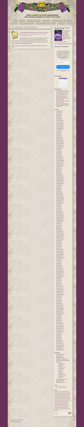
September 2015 (59, 312)
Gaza (55, 397)
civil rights (56, 394)
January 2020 (59, 232)
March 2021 (58, 211)
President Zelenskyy (58, 404)
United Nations (64, 407)
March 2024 (58, 155)
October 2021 (59, 200)
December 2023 (59, 160)
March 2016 (58, 303)
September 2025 (59, 128)
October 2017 (59, 274)
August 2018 (58, 258)
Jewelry (61, 23)
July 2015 (58, 315)
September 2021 (59, 201)
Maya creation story (23, 45)
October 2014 (59, 329)
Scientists (60, 372)
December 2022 (59, 178)
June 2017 (58, 280)
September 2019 (59, 238)
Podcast (13, 23)
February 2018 (59, 268)
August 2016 (58, 295)
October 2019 (59, 237)
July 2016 (58, 297)
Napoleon (61, 401)
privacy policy (67, 70)
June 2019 (58, 243)
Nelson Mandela (65, 401)
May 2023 (58, 171)
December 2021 (59, 197)
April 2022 (58, 191)
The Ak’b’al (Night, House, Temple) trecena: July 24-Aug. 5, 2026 (62, 98)
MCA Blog (46, 20)
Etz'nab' (61, 395)
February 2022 (59, 194)
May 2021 (58, 208)
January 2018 (59, 269)
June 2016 (58, 298)
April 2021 (58, 209)
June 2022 (58, 188)
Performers (60, 368)
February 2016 (59, 305)
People (57, 362)
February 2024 (59, 157)
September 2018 (59, 257)
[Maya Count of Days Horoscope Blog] (42, 12)
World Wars (56, 410)
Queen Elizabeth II (65, 404)
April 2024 (58, 154)
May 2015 (58, 318)
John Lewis (59, 400)
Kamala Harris (66, 400)
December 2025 (59, 123)
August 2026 (58, 111)
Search (56, 413)
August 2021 (58, 203)
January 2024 (59, 158)
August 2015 (58, 314)
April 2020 (58, 228)
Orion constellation (32, 45)
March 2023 (58, 174)
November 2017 (59, 272)
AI (60, 391)
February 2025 (59, 138)
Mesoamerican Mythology (61, 358)
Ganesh (68, 395)
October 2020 (59, 218)
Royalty (59, 371)
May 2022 (58, 189)
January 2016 (59, 306)
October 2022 (59, 181)
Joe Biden (16, 45)
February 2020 (59, 231)
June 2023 (58, 169)
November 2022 (59, 180)
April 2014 (58, 338)
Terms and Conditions (14, 419)
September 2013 (59, 349)
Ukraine (60, 407)
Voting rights (63, 408)
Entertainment (59, 355)
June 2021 (58, 206)
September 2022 (59, 183)
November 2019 (59, 235)
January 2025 (59, 140)
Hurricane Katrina (59, 397)
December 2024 (59, 141)
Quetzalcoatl (57, 405)
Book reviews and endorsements (64, 43)
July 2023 (58, 168)
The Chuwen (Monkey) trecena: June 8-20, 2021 (34, 32)
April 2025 (58, 135)
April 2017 (58, 283)
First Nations (65, 395)
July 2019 (58, 241)
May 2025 (58, 134)
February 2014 (59, 342)
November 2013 (59, 346)
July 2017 (58, 278)
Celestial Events (59, 354)
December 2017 (59, 271)
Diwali (69, 394)
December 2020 (59, 215)
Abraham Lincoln (57, 391)
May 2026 (58, 115)
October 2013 (59, 348)
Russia (60, 405)
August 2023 (58, 166)
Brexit (67, 391)
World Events (29, 35)
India (63, 397)
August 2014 (58, 332)
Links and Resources (62, 41)
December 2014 (59, 326)
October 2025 (59, 126)
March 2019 (58, 248)
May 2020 (58, 226)
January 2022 (59, 195)
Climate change (60, 394)
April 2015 (58, 320)
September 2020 (59, 220)
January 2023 (59, 177)
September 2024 (59, 146)
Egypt (59, 395)
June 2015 (58, 317)
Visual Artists (60, 374)
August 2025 (58, 129)
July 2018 (58, 260)
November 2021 (59, 198)
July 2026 (58, 112)
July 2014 (58, 334)
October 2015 (59, 311)
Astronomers (60, 363)
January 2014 (59, 343)
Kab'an (63, 400)
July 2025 (58, 131)
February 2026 (59, 120)
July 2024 (58, 149)
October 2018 (59, 255)
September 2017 (59, 275)
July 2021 (58, 205)
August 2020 (58, 221)
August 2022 (58, 185)
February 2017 (59, 286)
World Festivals (59, 382)
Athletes (60, 365)
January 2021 (59, 214)
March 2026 (58, 118)
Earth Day (56, 395)
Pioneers (60, 369)
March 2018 (58, 266)
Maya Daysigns (59, 357)
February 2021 (59, 212)
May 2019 (58, 245)
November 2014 (59, 328)
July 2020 (58, 223)
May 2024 (58, 152)
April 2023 (58, 172)
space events (63, 405)
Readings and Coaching (61, 20)
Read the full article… (27, 43)
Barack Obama (63, 391)
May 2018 (58, 263)
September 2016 (59, 294)
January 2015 (59, 325)
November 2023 (59, 161)
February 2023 (59, 175)
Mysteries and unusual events (62, 360)
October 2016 (59, 292)
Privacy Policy (21, 419)
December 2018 (59, 252)
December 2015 (59, 308)
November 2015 (59, 309)
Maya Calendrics (26, 23)
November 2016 (59, 291)
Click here (65, 38)
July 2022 (58, 186)
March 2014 (58, 340)
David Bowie (65, 394)
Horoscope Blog (33, 20)
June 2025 (58, 132)
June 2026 (58, 114)
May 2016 (58, 300)
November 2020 (59, 217)
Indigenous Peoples (60, 398)
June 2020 (58, 225)
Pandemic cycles (40, 45)
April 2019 (58, 246)
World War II (67, 408)
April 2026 (58, 117)
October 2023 (59, 163)
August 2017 (58, 277)
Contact (70, 23)
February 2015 (59, 323)
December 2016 (59, 289)
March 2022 (58, 192)
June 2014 (58, 335)
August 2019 (58, 240)
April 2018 (58, 265)
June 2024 (58, 151)
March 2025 (58, 137)
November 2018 (59, 254)
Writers (59, 377)
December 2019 (59, 234)
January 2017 (59, 288)
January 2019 (59, 251)
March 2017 (58, 285)
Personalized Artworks (45, 23)
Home (15, 20)
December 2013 (59, 345)
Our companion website (61, 386)
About (21, 20)
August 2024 (58, 148)
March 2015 (58, 322)
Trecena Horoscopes (23, 35)
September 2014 (59, 331)
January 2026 (59, 121)
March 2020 (58, 229)
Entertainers (60, 366)
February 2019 (59, 249)
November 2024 (59, 143)
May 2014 (58, 337)
